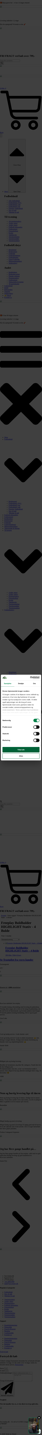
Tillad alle (21, 750)
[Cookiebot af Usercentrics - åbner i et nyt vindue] (30, 677)
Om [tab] (34, 683)
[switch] (36, 727)
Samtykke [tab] (7, 683)
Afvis (21, 756)
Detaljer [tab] (21, 683)
